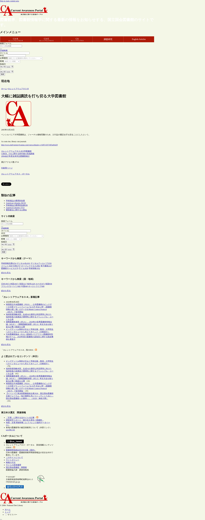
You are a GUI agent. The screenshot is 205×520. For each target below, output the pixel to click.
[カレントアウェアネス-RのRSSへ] (36, 350)
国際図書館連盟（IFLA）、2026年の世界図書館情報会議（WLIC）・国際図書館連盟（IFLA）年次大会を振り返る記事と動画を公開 (29, 324)
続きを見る (6, 273)
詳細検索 (4, 50)
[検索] (2, 226)
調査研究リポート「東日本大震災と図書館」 (25, 420)
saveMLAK (10, 430)
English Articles (139, 39)
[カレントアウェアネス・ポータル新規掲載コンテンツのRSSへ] (14, 448)
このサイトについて (14, 457)
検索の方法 (10, 462)
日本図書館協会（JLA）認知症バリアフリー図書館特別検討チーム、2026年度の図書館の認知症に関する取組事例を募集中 (29, 336)
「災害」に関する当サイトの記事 (20, 418)
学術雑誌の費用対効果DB (17, 205)
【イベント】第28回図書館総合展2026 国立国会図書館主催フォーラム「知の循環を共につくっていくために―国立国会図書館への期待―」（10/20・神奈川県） (29, 395)
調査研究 (108, 39)
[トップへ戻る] (1, 519)
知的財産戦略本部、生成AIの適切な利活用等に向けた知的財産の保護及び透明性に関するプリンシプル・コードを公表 (29, 316)
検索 (2, 74)
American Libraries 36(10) (16, 203)
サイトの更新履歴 (13, 465)
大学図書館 (27, 151)
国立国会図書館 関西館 (16, 467)
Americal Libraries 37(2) (15, 208)
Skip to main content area (9, 1)
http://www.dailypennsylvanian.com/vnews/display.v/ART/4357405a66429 (29, 145)
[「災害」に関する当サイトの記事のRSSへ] (37, 418)
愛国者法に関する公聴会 (16, 210)
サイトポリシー (12, 460)
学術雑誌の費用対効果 (15, 201)
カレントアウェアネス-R (11, 151)
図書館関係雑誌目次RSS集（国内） (21, 450)
